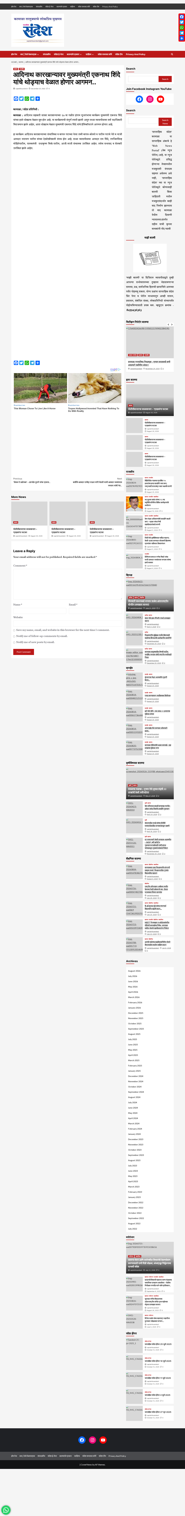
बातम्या (15, 69)
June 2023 (133, 1171)
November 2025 (135, 1018)
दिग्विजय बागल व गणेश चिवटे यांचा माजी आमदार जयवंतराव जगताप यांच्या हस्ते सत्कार (158, 560)
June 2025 (133, 1044)
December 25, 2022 (38, 89)
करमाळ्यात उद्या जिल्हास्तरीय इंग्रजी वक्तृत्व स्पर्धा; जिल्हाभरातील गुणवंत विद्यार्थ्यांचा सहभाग (157, 870)
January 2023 (134, 1197)
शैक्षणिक (142, 597)
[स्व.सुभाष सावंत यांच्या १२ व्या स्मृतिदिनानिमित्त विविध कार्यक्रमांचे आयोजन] (134, 503)
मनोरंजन (131, 1256)
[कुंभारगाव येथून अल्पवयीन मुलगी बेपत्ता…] (134, 680)
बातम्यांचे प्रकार (62, 6)
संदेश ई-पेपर (49, 6)
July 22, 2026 (150, 1270)
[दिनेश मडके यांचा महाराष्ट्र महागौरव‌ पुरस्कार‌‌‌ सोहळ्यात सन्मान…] (134, 1321)
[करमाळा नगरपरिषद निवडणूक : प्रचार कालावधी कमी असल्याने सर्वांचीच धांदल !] (150, 342)
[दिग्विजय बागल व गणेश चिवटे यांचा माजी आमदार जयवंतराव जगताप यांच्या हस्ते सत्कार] (134, 561)
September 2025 (136, 1029)
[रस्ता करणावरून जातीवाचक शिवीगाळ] (134, 697)
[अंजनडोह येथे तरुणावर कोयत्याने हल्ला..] (134, 730)
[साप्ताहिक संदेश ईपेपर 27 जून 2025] (134, 1413)
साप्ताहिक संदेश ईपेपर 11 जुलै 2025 (158, 1378)
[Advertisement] (67, 443)
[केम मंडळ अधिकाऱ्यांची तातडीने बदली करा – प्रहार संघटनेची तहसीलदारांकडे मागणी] (134, 522)
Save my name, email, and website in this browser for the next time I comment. (63, 630)
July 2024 (132, 1102)
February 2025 (135, 1065)
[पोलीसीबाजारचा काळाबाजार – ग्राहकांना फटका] (29, 514)
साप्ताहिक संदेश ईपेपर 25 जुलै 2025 (158, 1344)
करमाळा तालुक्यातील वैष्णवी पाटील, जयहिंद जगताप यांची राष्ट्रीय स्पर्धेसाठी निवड (158, 654)
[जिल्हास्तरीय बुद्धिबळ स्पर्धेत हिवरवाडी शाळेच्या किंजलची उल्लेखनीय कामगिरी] (134, 637)
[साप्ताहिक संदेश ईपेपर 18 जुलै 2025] (134, 1362)
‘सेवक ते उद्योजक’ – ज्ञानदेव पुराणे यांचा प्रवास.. (31, 480)
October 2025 (135, 1023)
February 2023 (135, 1192)
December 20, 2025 (154, 663)
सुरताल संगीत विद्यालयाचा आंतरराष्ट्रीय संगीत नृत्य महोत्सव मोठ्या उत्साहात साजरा (156, 1302)
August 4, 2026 (152, 568)
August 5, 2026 (152, 530)
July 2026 (132, 976)
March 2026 (133, 997)
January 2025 (134, 1071)
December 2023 (135, 1139)
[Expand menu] (38, 54)
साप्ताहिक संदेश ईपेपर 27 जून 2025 (158, 1412)
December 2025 (135, 1013)
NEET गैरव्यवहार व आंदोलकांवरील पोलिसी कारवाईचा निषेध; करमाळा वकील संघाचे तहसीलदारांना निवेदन (157, 925)
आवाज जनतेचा (133, 355)
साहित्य (72, 6)
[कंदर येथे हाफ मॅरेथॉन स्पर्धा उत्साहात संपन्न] (134, 620)
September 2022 (136, 1218)
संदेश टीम (96, 6)
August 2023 (134, 1160)
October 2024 (135, 1086)
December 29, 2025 (154, 644)
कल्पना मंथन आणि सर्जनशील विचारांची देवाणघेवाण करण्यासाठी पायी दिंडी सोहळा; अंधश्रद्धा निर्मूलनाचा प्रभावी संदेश (149, 1263)
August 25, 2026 (153, 492)
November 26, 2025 (154, 854)
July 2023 (132, 1165)
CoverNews (86, 1464)
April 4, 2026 (151, 627)
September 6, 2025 (154, 1291)
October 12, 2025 (153, 1350)
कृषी (130, 785)
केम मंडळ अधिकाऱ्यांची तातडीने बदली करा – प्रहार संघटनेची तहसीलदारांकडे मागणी (157, 521)
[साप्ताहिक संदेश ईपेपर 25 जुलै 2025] (134, 1345)
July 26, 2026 (152, 898)
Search (130, 68)
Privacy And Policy (110, 6)
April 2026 (133, 992)
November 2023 (135, 1144)
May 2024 (132, 1113)
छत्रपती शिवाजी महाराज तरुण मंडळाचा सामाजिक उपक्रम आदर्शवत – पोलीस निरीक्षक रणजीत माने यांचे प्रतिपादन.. (158, 1283)
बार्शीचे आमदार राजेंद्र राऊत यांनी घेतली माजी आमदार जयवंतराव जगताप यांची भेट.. (97, 482)
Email (73, 605)
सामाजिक (156, 497)
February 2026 (135, 1002)
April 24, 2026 (152, 814)
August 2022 (134, 1223)
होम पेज (13, 6)
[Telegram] (181, 33)
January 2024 (134, 1134)
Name (17, 605)
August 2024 (134, 1097)
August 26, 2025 (153, 1310)
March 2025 (133, 1060)
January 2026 (134, 1007)
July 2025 (132, 1039)
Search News (165, 122)
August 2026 (134, 971)
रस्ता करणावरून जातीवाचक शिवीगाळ (158, 695)
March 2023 (133, 1186)
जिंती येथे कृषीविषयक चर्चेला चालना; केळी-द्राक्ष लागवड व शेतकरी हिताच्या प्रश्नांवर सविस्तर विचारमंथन (158, 541)
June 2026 (133, 981)
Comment (20, 566)
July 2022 (132, 1229)
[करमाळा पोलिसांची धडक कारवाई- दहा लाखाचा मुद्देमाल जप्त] (134, 747)
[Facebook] (181, 16)
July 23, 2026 (152, 934)
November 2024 (135, 1081)
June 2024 (133, 1107)
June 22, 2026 (150, 608)
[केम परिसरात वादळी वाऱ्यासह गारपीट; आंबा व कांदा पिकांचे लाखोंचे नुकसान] (134, 808)
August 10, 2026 (152, 511)
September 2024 (136, 1092)
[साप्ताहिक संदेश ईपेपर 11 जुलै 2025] (134, 1379)
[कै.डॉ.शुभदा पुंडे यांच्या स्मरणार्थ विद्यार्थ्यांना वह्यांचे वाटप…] (134, 908)
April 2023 (133, 1181)
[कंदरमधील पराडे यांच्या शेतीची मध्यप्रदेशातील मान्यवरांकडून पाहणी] (134, 825)
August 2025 (134, 1034)
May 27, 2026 (150, 796)
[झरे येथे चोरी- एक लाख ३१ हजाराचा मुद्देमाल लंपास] (134, 714)
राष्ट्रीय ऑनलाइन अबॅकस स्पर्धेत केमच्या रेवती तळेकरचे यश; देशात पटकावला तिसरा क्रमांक (156, 889)
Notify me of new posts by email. (35, 642)
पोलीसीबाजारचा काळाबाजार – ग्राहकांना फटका (148, 409)
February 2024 (135, 1129)
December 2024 (135, 1076)
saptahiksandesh (22, 89)
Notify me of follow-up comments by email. (42, 636)
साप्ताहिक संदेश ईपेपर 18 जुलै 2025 (158, 1361)
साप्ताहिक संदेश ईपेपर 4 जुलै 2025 (157, 1395)
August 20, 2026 (153, 686)
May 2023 (132, 1176)
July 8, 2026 (166, 948)
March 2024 (133, 1123)
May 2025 (132, 1050)
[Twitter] (181, 22)
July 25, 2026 (152, 915)
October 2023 (135, 1150)
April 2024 (133, 1118)
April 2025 (133, 1055)
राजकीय (22, 69)
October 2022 (135, 1213)
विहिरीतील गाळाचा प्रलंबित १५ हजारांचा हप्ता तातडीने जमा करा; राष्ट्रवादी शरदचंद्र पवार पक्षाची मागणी (158, 483)
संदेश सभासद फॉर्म (84, 6)
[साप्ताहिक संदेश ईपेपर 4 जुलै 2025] (134, 1396)
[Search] (172, 54)
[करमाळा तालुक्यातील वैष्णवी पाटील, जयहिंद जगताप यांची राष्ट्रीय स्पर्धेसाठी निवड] (134, 655)
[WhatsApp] (181, 27)
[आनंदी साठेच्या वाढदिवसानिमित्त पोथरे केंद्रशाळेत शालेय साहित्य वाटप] (134, 944)
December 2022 (135, 1202)
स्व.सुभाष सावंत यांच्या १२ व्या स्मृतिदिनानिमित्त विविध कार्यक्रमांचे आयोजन (157, 502)
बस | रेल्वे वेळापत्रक (26, 6)
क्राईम (146, 674)
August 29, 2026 (36, 536)
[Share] (181, 38)
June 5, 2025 (151, 1327)
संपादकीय (39, 6)
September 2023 (136, 1155)
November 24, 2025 (152, 369)
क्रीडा (130, 597)
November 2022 (135, 1207)
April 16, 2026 (152, 831)
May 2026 (132, 986)
